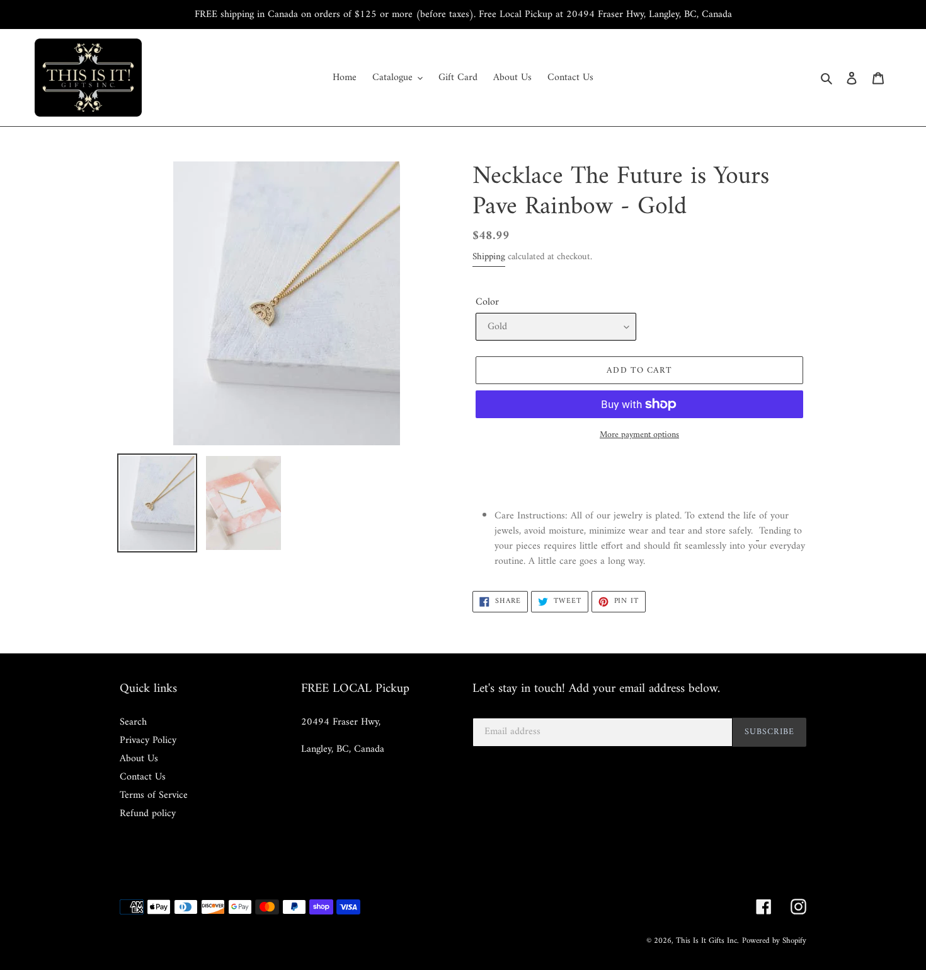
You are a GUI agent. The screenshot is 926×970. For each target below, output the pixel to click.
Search (133, 722)
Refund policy (148, 813)
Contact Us (143, 777)
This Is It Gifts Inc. (707, 940)
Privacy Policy (148, 740)
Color (487, 302)
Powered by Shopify (774, 940)
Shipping (488, 257)
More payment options (639, 434)
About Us (139, 759)
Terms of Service (154, 795)
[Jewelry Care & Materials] (757, 531)
